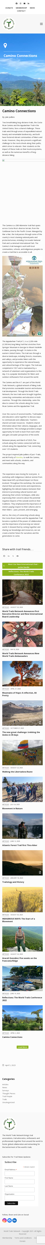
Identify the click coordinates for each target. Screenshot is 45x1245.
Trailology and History (13, 882)
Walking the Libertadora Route (17, 771)
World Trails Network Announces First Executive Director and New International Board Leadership (22, 614)
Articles (5, 607)
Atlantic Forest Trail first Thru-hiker (19, 845)
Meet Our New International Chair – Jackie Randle (23, 565)
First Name (9, 1178)
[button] (41, 24)
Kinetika (19, 457)
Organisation (9, 1194)
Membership (7, 1238)
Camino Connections (12, 1037)
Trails (4, 1099)
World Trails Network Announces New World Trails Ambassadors (20, 654)
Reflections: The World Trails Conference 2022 (21, 573)
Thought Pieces (8, 1093)
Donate (22, 1241)
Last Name (9, 1186)
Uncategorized (8, 1102)
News (4, 1087)
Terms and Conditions (23, 1238)
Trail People (7, 1096)
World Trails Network (12, 1231)
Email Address (11, 1169)
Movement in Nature (12, 808)
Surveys (5, 1090)
